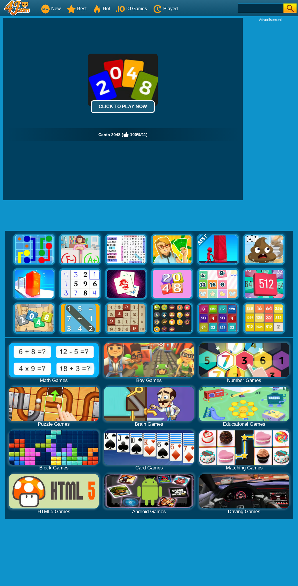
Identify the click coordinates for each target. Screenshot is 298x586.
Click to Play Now (123, 106)
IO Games (136, 8)
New (56, 8)
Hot (106, 8)
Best (81, 8)
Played (170, 8)
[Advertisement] (270, 109)
